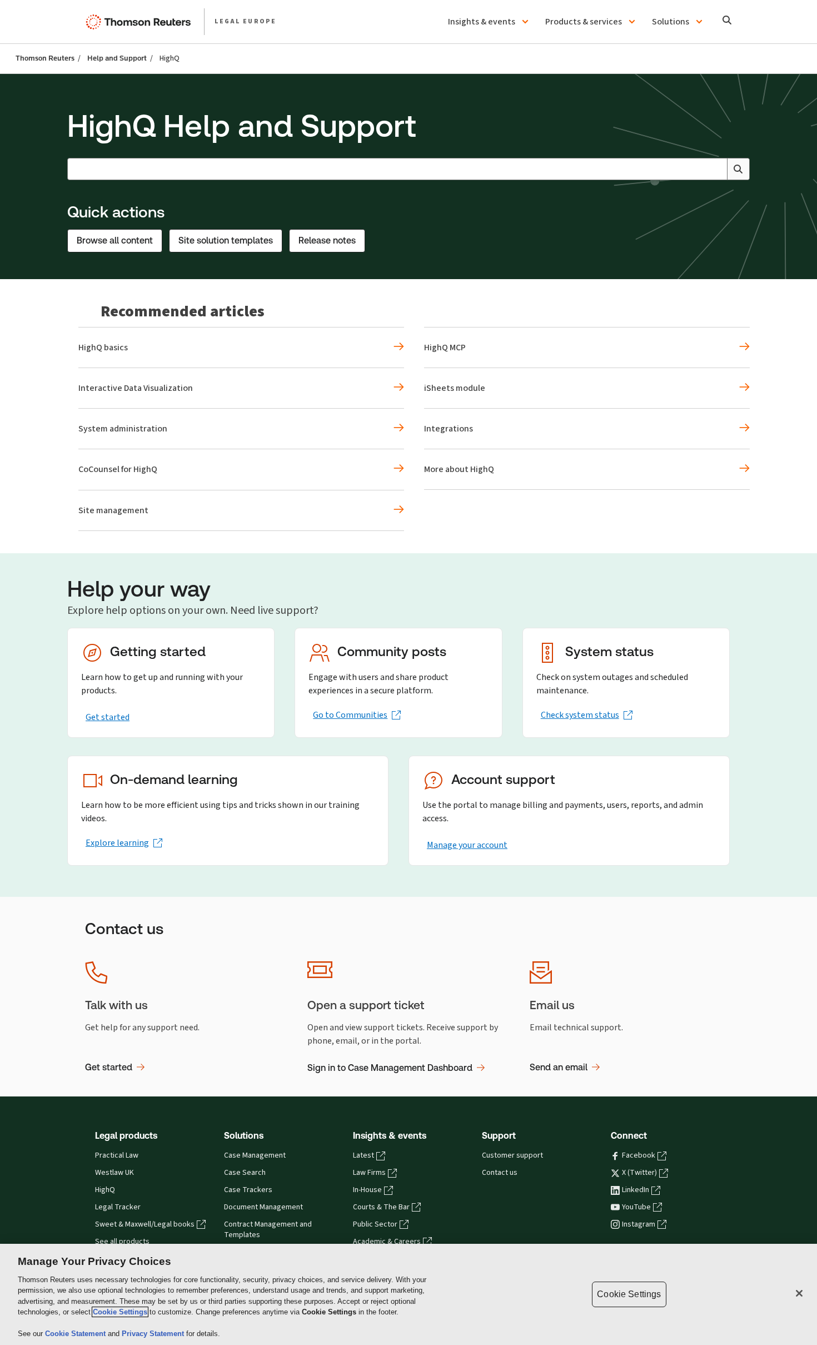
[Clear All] (716, 169)
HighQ (105, 1190)
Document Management (263, 1207)
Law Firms (369, 1173)
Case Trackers (248, 1190)
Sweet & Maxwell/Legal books (145, 1224)
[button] (490, 21)
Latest (363, 1155)
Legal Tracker (118, 1207)
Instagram (638, 1224)
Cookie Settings (120, 1312)
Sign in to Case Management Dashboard (389, 1068)
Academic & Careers (387, 1242)
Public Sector (375, 1224)
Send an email (558, 1067)
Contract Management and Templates (268, 1229)
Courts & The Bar (381, 1207)
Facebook (638, 1155)
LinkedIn (635, 1190)
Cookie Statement (76, 1333)
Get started (107, 717)
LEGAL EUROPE (245, 21)
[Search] (727, 21)
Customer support (512, 1155)
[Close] (799, 1293)
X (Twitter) (639, 1173)
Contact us (499, 1173)
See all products (122, 1242)
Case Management (255, 1155)
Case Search (245, 1173)
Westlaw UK (114, 1173)
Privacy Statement (154, 1333)
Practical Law (116, 1155)
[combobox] (408, 169)
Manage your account (467, 845)
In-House (367, 1190)
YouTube (636, 1207)
